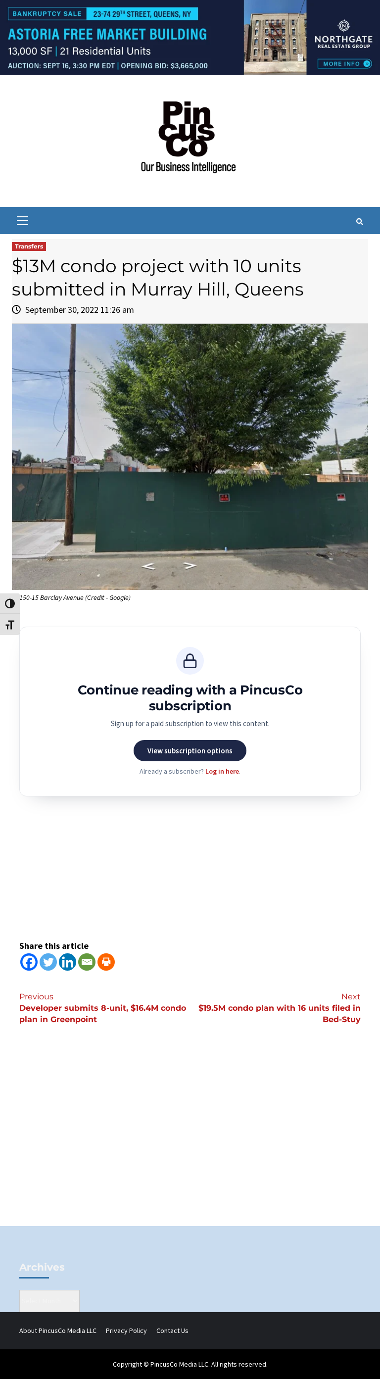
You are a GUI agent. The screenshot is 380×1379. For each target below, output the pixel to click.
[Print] (106, 962)
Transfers (29, 246)
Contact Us (172, 1330)
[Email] (86, 962)
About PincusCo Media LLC (57, 1330)
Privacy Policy (126, 1330)
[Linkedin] (67, 962)
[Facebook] (29, 962)
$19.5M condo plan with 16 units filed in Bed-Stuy (279, 1008)
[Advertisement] (190, 1142)
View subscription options (190, 750)
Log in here (222, 771)
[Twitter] (48, 962)
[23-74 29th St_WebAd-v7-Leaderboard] (190, 36)
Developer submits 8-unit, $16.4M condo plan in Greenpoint (102, 1008)
